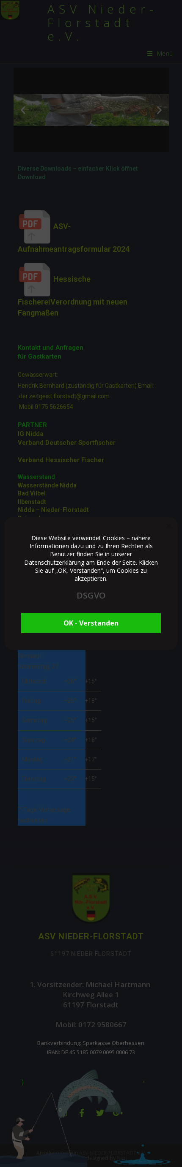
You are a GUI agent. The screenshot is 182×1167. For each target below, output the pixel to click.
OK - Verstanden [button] (91, 623)
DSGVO (91, 595)
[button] (169, 526)
